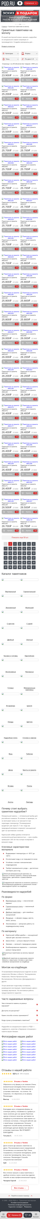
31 (20, 563)
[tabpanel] (20, 16)
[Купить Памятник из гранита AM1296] (29, 444)
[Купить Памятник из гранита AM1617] (11, 331)
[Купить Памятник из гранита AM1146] (29, 68)
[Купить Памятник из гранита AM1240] (11, 369)
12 (29, 549)
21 (6, 558)
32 (24, 563)
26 (29, 558)
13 (34, 549)
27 (34, 558)
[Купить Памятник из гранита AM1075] (11, 406)
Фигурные (9, 918)
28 (6, 563)
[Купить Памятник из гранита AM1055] (11, 162)
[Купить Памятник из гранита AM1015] (11, 106)
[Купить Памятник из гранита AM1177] (11, 425)
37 (15, 567)
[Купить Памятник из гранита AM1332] (29, 481)
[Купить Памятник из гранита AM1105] (29, 350)
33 (29, 563)
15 (10, 553)
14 (6, 553)
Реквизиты (28, 1207)
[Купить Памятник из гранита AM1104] (29, 293)
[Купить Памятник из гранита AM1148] (11, 387)
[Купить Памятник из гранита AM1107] (11, 181)
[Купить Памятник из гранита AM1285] (29, 312)
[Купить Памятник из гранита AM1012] (29, 124)
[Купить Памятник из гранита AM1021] (11, 143)
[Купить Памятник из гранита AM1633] (11, 256)
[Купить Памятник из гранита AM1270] (11, 124)
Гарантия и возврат (16, 1207)
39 (24, 567)
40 (29, 567)
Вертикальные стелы (13, 901)
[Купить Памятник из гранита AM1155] (11, 199)
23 (15, 558)
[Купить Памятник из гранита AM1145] (11, 87)
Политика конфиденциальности (19, 1205)
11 (24, 549)
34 (34, 563)
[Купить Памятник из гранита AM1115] (29, 406)
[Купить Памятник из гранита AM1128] (11, 500)
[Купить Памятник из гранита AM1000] (11, 68)
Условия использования (19, 1202)
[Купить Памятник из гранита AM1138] (29, 87)
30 (15, 563)
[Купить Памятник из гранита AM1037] (29, 199)
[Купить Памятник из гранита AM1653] (29, 369)
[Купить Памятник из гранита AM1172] (11, 444)
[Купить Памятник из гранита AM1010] (11, 218)
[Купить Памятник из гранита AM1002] (11, 312)
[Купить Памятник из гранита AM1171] (11, 481)
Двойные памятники (13, 912)
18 (24, 553)
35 (6, 567)
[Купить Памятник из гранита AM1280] (29, 256)
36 (10, 567)
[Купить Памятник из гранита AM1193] (11, 519)
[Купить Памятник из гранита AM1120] (11, 275)
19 (29, 553)
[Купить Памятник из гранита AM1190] (11, 293)
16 (15, 553)
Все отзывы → (20, 1188)
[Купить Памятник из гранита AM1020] (29, 106)
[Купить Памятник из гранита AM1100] (29, 162)
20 (34, 553)
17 (20, 553)
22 (10, 558)
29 (10, 563)
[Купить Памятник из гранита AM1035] (29, 218)
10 (20, 549)
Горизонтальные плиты (14, 906)
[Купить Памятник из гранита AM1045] (29, 143)
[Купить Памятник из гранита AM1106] (11, 237)
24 (20, 558)
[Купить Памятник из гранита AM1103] (11, 350)
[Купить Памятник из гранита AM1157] (29, 500)
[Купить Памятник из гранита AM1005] (29, 331)
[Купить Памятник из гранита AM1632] (29, 387)
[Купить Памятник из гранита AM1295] (29, 462)
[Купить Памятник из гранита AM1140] (29, 181)
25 (24, 558)
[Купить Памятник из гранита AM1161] (29, 425)
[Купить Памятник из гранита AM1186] (29, 275)
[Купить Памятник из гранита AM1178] (29, 519)
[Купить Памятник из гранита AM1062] (29, 237)
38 (20, 567)
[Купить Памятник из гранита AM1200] (11, 462)
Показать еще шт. (20, 537)
